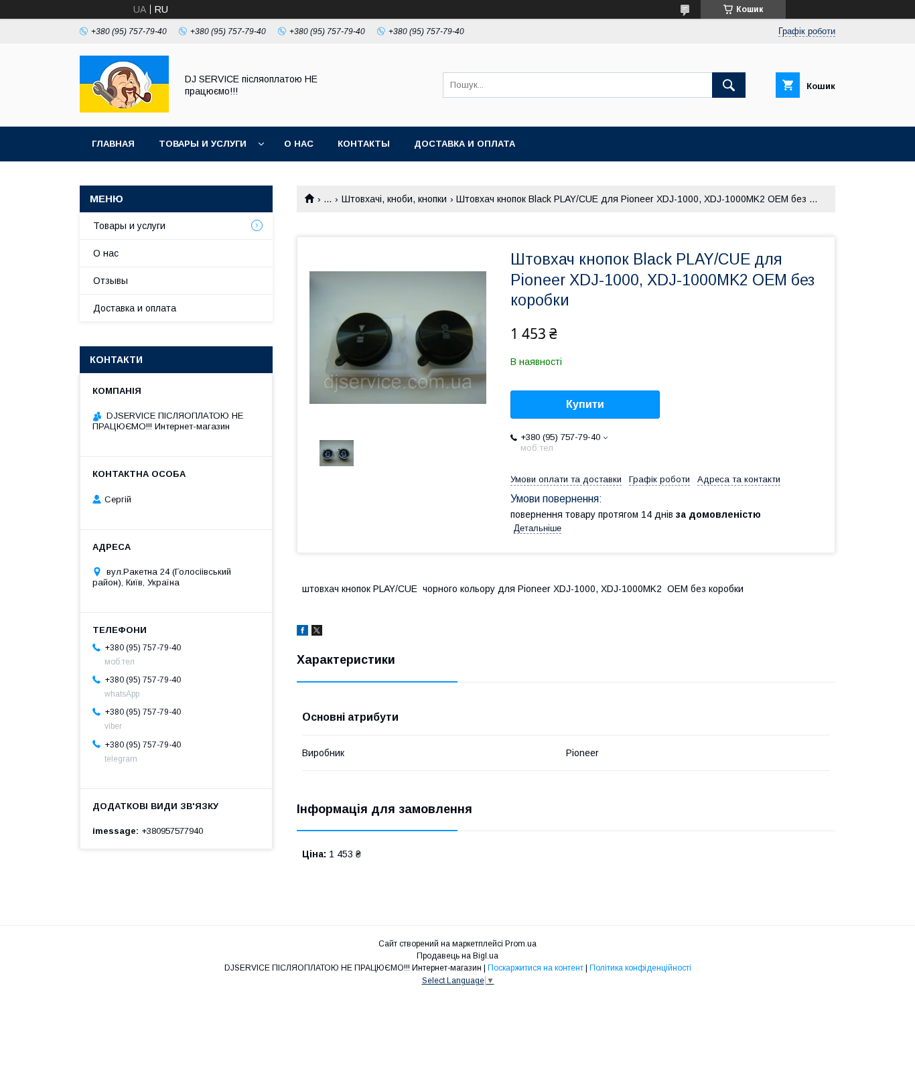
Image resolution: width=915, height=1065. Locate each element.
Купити (585, 404)
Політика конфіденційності (640, 968)
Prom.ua (521, 943)
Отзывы (110, 280)
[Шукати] (729, 85)
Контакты (364, 144)
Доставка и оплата (464, 144)
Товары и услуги (203, 144)
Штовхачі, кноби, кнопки (394, 199)
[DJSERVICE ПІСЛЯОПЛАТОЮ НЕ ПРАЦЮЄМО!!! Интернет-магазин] (124, 109)
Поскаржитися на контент (535, 968)
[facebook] (302, 632)
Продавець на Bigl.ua (457, 956)
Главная (113, 144)
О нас (298, 144)
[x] (316, 632)
